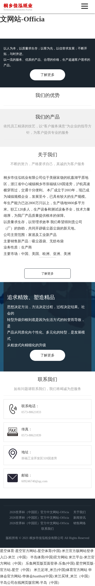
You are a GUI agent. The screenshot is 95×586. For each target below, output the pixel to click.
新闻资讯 (79, 517)
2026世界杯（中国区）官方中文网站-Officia (39, 512)
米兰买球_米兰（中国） (72, 576)
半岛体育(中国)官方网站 (49, 557)
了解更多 (47, 75)
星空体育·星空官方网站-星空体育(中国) (30, 551)
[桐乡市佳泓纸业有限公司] (27, 12)
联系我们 (47, 528)
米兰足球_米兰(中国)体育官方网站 (60, 570)
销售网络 (79, 523)
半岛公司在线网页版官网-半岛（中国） (30, 582)
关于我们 (79, 512)
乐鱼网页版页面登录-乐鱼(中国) (50, 563)
